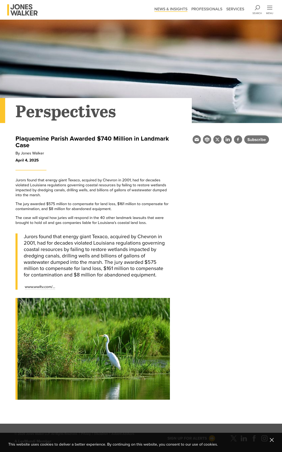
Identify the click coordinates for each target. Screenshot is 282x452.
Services (235, 9)
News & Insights (170, 9)
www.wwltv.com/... (40, 287)
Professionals (206, 9)
